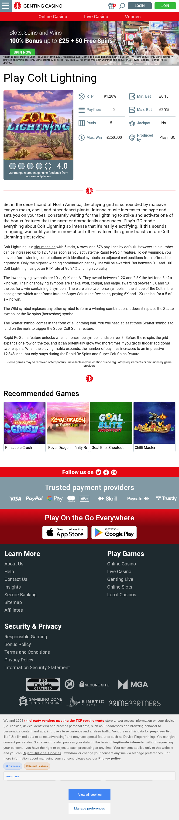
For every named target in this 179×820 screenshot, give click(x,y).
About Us (13, 564)
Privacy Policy (18, 660)
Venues (133, 16)
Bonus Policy (17, 644)
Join (165, 6)
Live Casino (96, 16)
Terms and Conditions (27, 652)
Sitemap (13, 602)
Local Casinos (121, 594)
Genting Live (120, 579)
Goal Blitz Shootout (108, 447)
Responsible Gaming (25, 636)
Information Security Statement (37, 667)
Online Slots (119, 587)
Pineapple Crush (18, 447)
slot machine (44, 247)
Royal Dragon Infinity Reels (67, 447)
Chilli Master (145, 447)
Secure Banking (20, 594)
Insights (12, 587)
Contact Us (15, 579)
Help (9, 571)
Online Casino (52, 16)
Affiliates (13, 610)
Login (140, 6)
